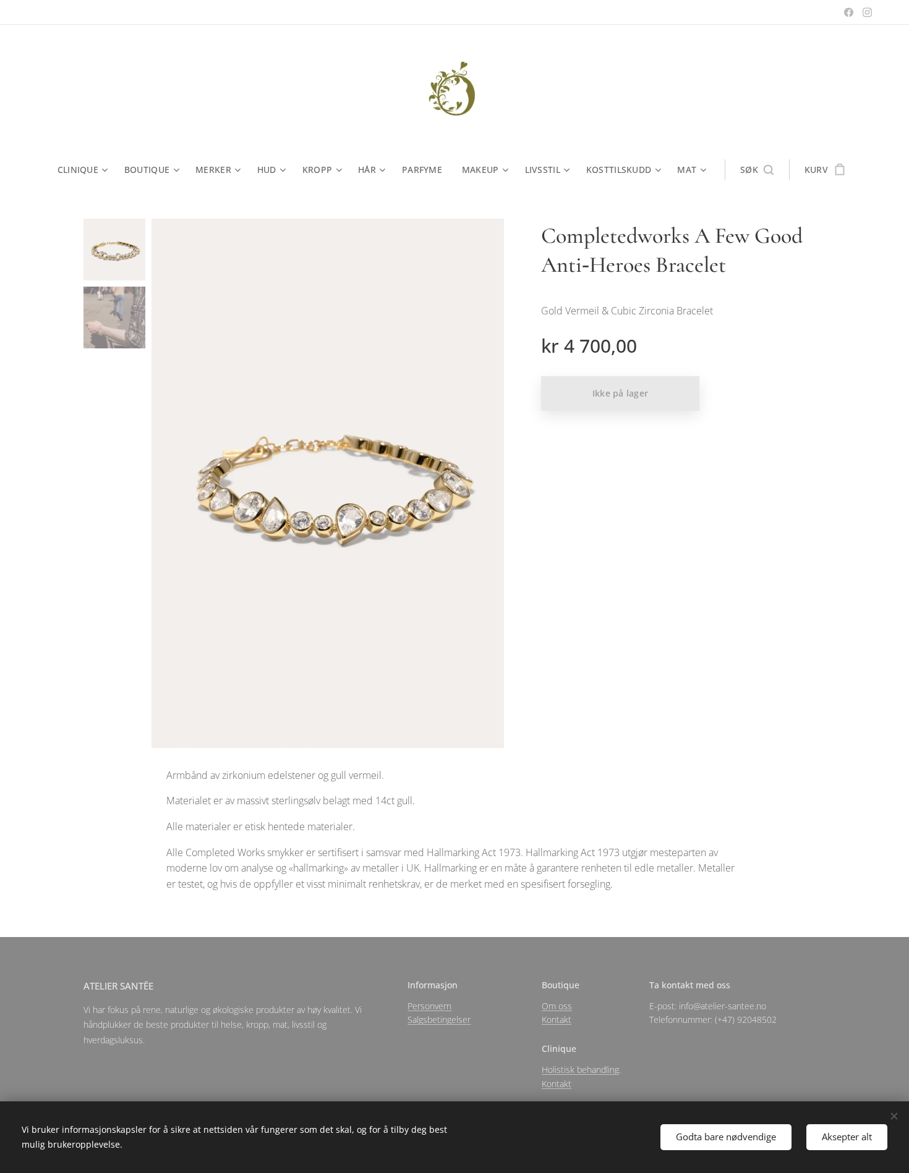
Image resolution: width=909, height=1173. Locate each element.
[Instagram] (867, 12)
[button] (757, 169)
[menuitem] (86, 169)
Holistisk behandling (580, 1069)
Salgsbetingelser (439, 1019)
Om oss (557, 1006)
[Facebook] (848, 12)
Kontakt (556, 1019)
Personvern (429, 1006)
